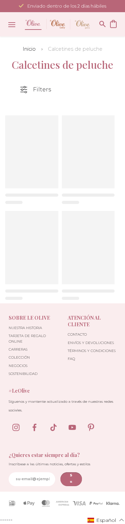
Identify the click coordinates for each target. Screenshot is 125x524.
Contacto (77, 334)
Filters (42, 89)
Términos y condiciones (92, 351)
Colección (19, 357)
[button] (106, 520)
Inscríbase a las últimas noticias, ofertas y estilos (49, 464)
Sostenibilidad (23, 373)
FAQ (71, 359)
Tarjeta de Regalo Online (27, 339)
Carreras (18, 349)
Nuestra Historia (25, 328)
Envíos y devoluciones (91, 343)
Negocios (18, 365)
